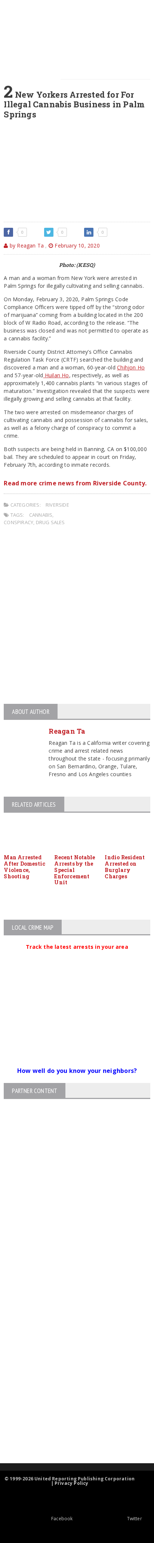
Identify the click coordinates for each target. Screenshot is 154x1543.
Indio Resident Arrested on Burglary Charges (125, 866)
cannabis (41, 514)
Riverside (57, 504)
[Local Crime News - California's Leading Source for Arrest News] (70, 1322)
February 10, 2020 (76, 245)
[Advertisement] (77, 616)
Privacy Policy (72, 1483)
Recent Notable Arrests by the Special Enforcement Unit (74, 870)
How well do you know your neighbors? (77, 1071)
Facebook (62, 1518)
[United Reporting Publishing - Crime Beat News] (71, 1290)
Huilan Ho (56, 375)
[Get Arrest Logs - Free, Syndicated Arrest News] (70, 1353)
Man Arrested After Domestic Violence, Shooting (24, 866)
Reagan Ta (67, 731)
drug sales (50, 522)
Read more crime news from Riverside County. (75, 483)
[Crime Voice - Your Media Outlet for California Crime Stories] (71, 1433)
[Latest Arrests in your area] (77, 955)
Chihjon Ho (131, 367)
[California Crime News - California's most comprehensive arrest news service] (70, 1378)
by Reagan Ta (26, 245)
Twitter (134, 1518)
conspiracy (18, 522)
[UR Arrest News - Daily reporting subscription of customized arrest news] (70, 1402)
